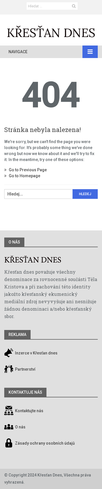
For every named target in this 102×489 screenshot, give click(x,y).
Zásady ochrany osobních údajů (45, 443)
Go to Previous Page (27, 170)
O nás (14, 242)
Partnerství (24, 369)
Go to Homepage (24, 176)
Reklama (17, 334)
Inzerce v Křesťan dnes (36, 353)
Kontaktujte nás (29, 410)
